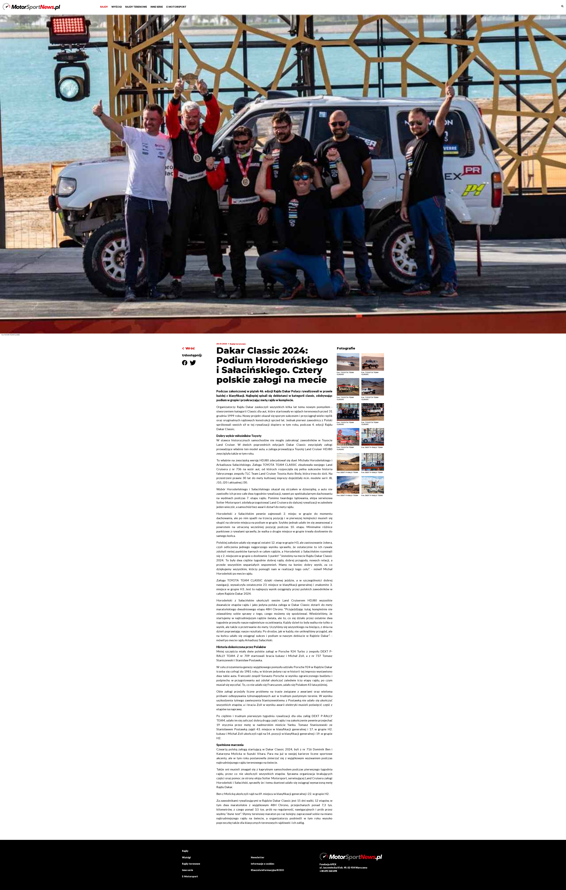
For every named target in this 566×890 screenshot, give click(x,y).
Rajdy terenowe (238, 344)
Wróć (190, 348)
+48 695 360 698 (328, 871)
